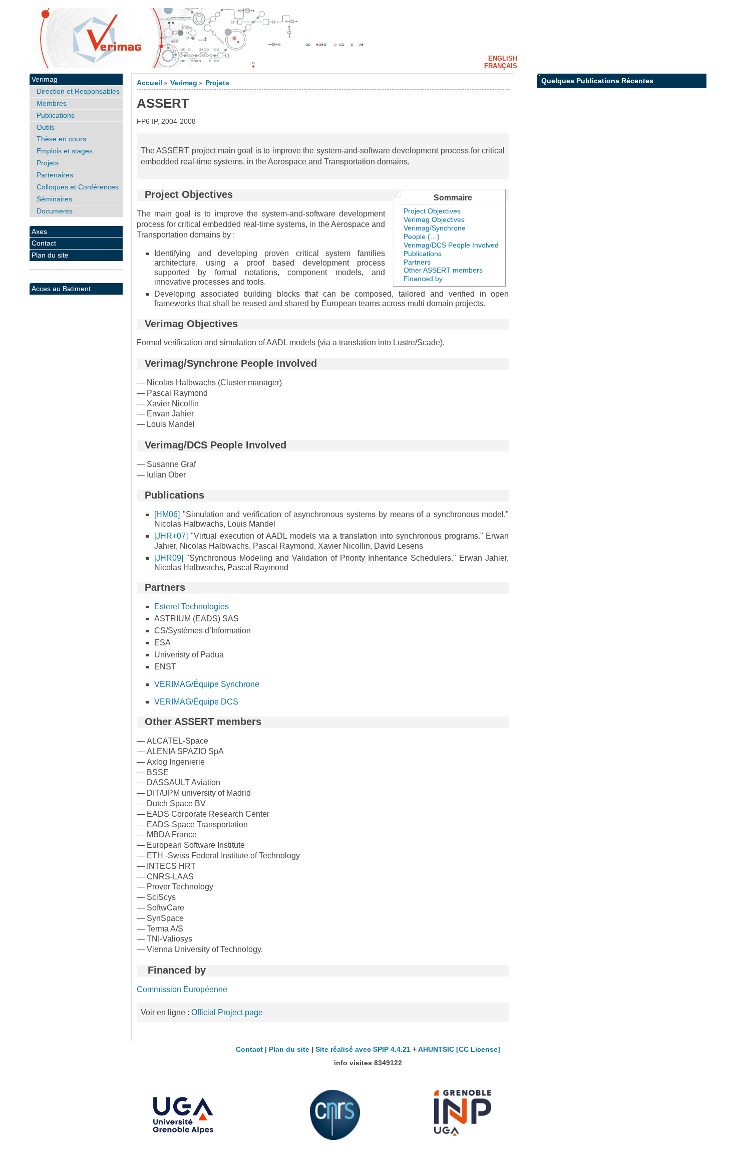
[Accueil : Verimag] (368, 38)
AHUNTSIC (436, 1049)
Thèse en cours (61, 139)
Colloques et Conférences (78, 187)
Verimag (183, 83)
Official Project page (227, 1012)
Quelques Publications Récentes (597, 81)
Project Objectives (432, 211)
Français (500, 66)
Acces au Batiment (61, 289)
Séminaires (54, 199)
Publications (423, 254)
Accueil (149, 83)
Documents (55, 211)
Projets (217, 83)
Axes (39, 231)
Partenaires (55, 175)
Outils (46, 127)
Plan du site (50, 255)
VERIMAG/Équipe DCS (196, 701)
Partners (417, 262)
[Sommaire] (141, 194)
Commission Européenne (182, 989)
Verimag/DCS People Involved (451, 245)
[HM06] (167, 514)
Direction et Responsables (78, 91)
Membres (52, 103)
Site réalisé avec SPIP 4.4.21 (363, 1049)
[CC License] (478, 1049)
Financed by (423, 279)
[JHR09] (168, 558)
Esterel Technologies (191, 606)
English (502, 58)
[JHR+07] (171, 536)
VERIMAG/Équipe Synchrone (206, 684)
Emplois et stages (65, 151)
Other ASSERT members (443, 270)
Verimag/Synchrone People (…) (435, 232)
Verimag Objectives (434, 219)
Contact (44, 243)
